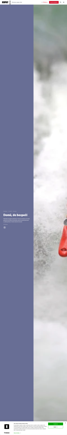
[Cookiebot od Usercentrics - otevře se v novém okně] (6, 433)
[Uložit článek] (4, 227)
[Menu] (63, 2)
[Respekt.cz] (5, 2)
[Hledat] (60, 2)
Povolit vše (56, 423)
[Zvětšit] (50, 220)
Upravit (55, 426)
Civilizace (5, 211)
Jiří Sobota (5, 224)
